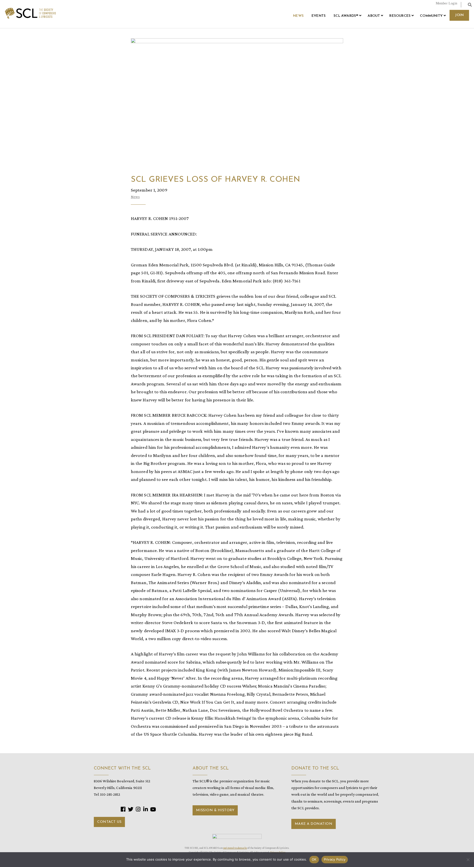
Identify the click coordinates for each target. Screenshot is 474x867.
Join (459, 15)
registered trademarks (235, 847)
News (298, 16)
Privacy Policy (335, 859)
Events (319, 16)
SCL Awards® (346, 16)
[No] (467, 859)
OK (314, 859)
